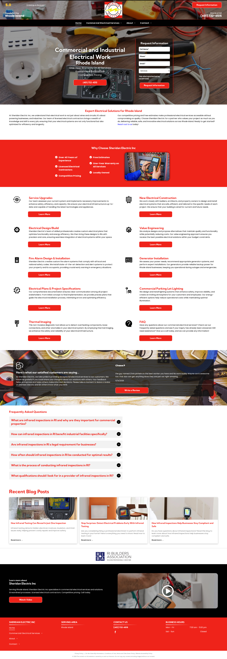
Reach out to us (125, 124)
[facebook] (115, 632)
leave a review (103, 382)
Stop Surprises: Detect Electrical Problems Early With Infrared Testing (112, 525)
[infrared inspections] (184, 508)
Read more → (17, 540)
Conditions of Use (110, 653)
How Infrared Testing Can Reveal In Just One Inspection (38, 523)
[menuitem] (78, 23)
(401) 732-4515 (211, 16)
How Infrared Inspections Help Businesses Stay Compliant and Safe (182, 525)
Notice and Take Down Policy (126, 653)
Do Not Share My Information (95, 653)
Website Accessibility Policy (144, 653)
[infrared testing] (43, 508)
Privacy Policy (79, 653)
